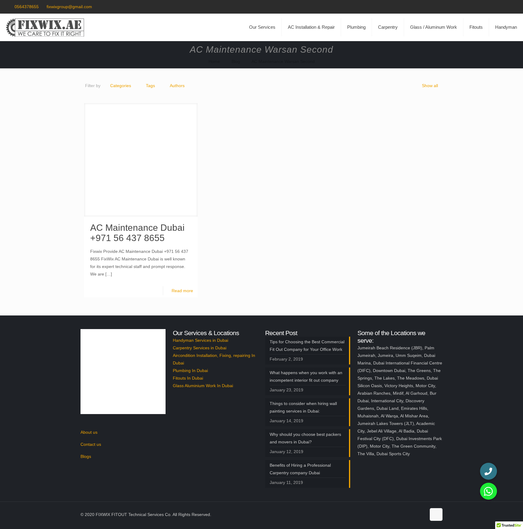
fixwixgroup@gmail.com (69, 6)
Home (214, 61)
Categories (120, 85)
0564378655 (27, 6)
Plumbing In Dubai (190, 370)
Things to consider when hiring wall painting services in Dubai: (303, 407)
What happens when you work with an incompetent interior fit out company (306, 376)
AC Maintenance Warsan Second (283, 61)
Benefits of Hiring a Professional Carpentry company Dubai (300, 469)
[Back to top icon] (436, 514)
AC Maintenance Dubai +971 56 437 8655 (137, 233)
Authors (177, 85)
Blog (236, 61)
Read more (182, 290)
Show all (430, 85)
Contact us (91, 444)
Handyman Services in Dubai (200, 340)
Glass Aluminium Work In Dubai (203, 385)
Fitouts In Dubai (188, 378)
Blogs (86, 456)
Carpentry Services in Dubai (199, 347)
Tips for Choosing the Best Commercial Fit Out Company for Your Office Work (307, 345)
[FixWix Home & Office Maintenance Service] (45, 27)
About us (89, 432)
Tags (150, 85)
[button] (488, 491)
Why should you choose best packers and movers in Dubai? (305, 438)
